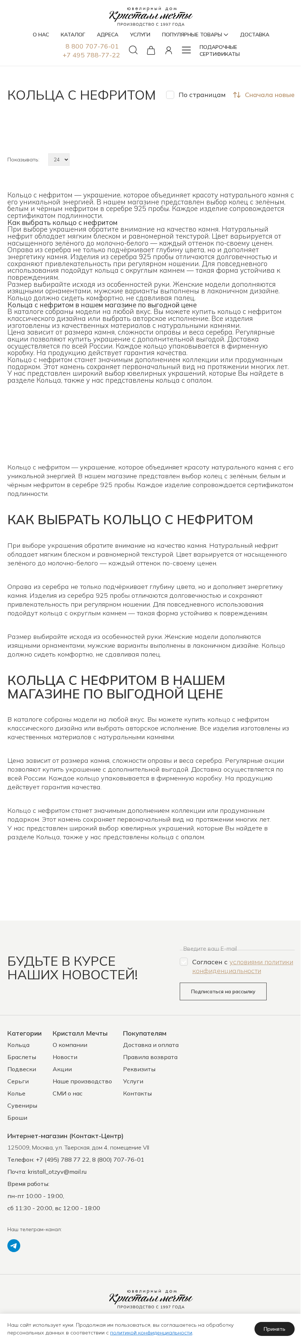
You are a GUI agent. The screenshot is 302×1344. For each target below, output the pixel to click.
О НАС (41, 34)
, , (78, 1147)
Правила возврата (150, 1057)
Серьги (18, 1081)
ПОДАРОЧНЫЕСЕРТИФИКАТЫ (220, 50)
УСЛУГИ (140, 34)
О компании (70, 1044)
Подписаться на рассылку (223, 991)
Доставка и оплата (151, 1044)
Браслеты (21, 1057)
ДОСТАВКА (254, 34)
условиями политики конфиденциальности (242, 966)
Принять (274, 1329)
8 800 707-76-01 (92, 46)
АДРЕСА (107, 34)
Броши (17, 1117)
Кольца (48, 380)
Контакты (137, 1093)
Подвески (21, 1069)
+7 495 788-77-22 (91, 55)
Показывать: (23, 159)
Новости (65, 1057)
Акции (62, 1069)
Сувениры (22, 1105)
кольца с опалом (183, 380)
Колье (16, 1093)
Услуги (133, 1081)
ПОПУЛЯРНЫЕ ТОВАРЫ (192, 34)
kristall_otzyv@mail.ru (57, 1171)
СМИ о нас (67, 1093)
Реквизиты (139, 1069)
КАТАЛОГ (73, 34)
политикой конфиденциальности (151, 1332)
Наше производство (82, 1081)
